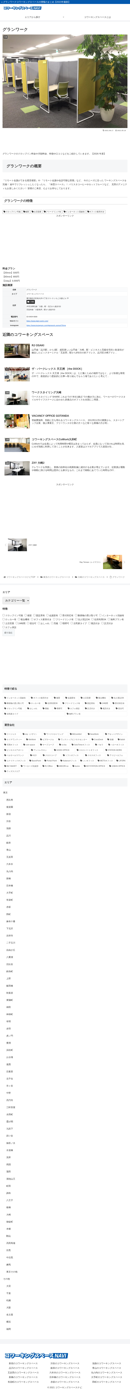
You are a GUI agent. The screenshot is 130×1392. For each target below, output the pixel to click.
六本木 (9, 864)
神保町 (9, 1014)
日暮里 (9, 1071)
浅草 (8, 1157)
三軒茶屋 (10, 1107)
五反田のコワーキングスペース (23, 1372)
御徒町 (9, 1221)
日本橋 (9, 885)
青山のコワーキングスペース (106, 1368)
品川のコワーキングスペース (23, 1368)
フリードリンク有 (53, 212)
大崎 (32, 302)
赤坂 (8, 907)
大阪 (8, 1307)
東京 (5, 792)
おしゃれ (44, 623)
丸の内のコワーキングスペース (106, 1372)
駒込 (8, 1236)
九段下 (9, 1128)
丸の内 (9, 871)
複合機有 (24, 619)
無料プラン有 (117, 619)
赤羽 (8, 1028)
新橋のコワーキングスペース (23, 1377)
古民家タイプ (80, 623)
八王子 (9, 1200)
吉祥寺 (9, 935)
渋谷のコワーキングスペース (65, 1363)
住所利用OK (100, 619)
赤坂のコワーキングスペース (65, 1382)
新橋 (8, 878)
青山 (8, 850)
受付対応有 (67, 615)
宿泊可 (32, 623)
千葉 (8, 1293)
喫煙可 (65, 623)
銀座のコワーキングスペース (65, 1368)
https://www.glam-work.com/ (37, 321)
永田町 (9, 1114)
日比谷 (9, 964)
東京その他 (11, 1271)
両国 (8, 1164)
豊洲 (8, 1043)
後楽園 (9, 807)
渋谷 (8, 821)
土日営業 (37, 212)
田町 (8, 914)
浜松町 (9, 1050)
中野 (8, 1093)
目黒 (8, 1250)
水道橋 (9, 1150)
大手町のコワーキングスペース (106, 1377)
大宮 (8, 1286)
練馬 (8, 1264)
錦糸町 (9, 971)
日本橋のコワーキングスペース (65, 1377)
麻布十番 (10, 921)
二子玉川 (10, 942)
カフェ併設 (10, 627)
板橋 (8, 1207)
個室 (27, 212)
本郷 (8, 1229)
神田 (8, 1007)
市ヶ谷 (9, 1086)
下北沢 (9, 928)
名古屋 (9, 1314)
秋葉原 (9, 993)
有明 (8, 1021)
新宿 (8, 814)
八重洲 (9, 957)
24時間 (21, 623)
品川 (8, 835)
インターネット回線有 (75, 212)
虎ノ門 (9, 1036)
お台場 (9, 1057)
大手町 (9, 892)
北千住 (9, 1078)
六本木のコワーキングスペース (65, 1372)
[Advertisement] (65, 140)
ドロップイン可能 (13, 212)
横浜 (8, 1321)
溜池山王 (10, 1179)
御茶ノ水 (10, 1143)
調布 (8, 1193)
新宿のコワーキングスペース (23, 1363)
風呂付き (95, 623)
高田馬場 (10, 1243)
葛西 (8, 1064)
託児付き (108, 623)
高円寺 (9, 1100)
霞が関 (9, 1121)
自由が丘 (10, 950)
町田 (8, 1186)
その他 (6, 1279)
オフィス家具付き (96, 212)
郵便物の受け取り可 (87, 615)
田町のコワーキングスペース (106, 1382)
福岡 (8, 1329)
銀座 (8, 842)
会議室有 (53, 615)
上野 (8, 978)
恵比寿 (9, 800)
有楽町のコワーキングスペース (23, 1382)
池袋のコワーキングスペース (106, 1363)
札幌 (8, 1300)
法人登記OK (83, 619)
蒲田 (8, 1171)
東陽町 (9, 1000)
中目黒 (9, 1257)
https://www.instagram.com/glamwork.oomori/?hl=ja (46, 325)
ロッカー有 (10, 619)
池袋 (8, 828)
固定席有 (40, 615)
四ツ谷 (9, 1136)
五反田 (9, 857)
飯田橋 (9, 985)
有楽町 (9, 900)
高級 (55, 623)
